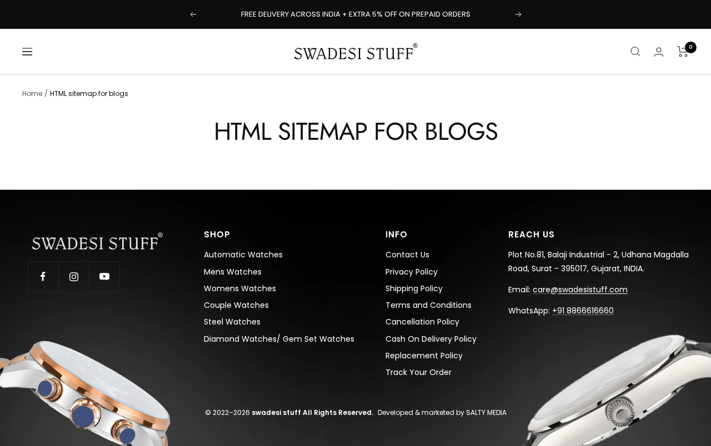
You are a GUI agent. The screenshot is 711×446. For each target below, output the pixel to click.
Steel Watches (232, 321)
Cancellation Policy (422, 321)
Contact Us (407, 254)
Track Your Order (418, 372)
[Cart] (683, 51)
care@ (580, 289)
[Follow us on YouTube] (104, 276)
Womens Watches (240, 288)
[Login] (659, 52)
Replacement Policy (424, 355)
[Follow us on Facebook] (43, 276)
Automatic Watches (243, 254)
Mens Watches (233, 271)
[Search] (635, 52)
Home (32, 93)
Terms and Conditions (428, 305)
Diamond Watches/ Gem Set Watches (279, 338)
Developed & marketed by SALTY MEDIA (442, 412)
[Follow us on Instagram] (73, 276)
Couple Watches (236, 305)
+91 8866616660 (583, 310)
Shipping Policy (414, 288)
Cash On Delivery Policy (431, 338)
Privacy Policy (411, 271)
